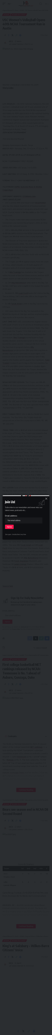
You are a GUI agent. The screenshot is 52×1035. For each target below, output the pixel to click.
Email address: (11, 516)
